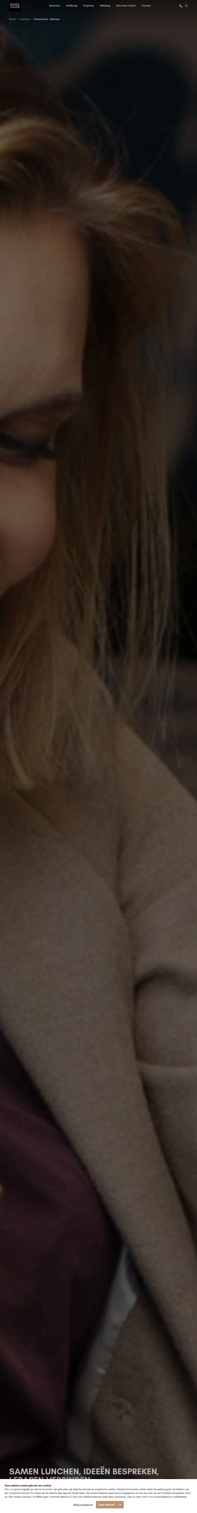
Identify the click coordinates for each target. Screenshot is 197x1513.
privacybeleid (162, 1496)
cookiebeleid (180, 1496)
